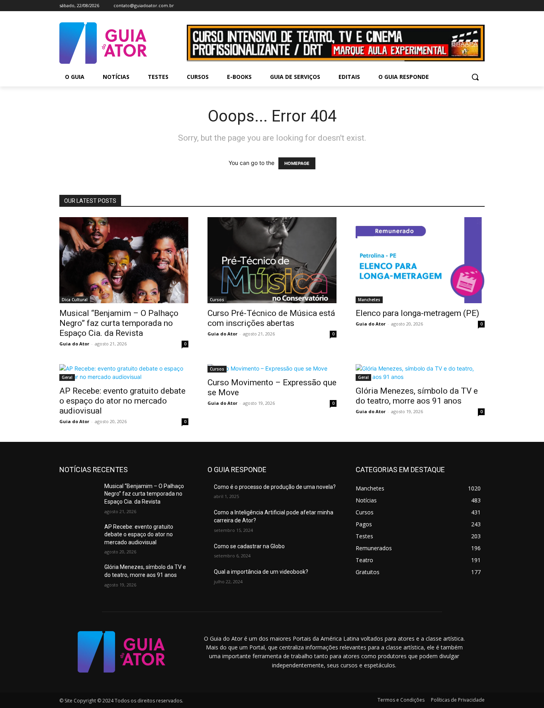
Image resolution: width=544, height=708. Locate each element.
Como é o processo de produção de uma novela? (275, 487)
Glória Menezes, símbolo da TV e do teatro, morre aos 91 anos (417, 396)
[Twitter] (469, 5)
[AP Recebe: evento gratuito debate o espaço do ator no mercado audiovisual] (123, 372)
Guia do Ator (74, 344)
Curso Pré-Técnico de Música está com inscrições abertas (271, 318)
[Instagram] (458, 5)
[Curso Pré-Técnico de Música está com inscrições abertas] (272, 260)
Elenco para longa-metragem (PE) (417, 313)
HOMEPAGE (296, 163)
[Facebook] (447, 5)
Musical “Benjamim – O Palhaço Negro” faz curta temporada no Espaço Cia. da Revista (118, 323)
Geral (67, 377)
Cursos (217, 299)
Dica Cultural (75, 299)
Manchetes (369, 299)
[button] (475, 76)
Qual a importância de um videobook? (261, 572)
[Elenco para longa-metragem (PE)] (420, 260)
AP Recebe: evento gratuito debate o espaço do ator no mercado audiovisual (122, 401)
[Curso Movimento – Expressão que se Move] (272, 368)
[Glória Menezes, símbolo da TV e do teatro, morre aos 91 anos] (420, 372)
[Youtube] (480, 5)
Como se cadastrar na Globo (249, 546)
